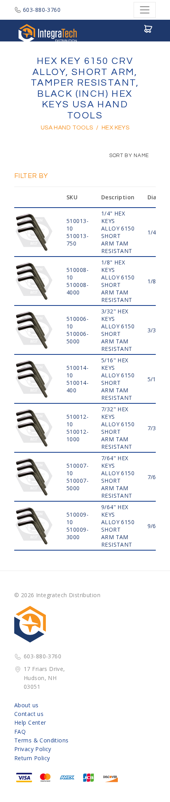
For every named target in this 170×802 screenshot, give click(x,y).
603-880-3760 (41, 9)
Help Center (30, 722)
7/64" (154, 477)
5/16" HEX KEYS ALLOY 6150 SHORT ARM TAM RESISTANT (117, 378)
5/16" (154, 379)
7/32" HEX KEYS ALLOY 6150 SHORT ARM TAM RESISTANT (117, 427)
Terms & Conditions (41, 740)
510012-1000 (77, 435)
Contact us (28, 714)
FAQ (20, 731)
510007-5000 (77, 484)
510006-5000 (77, 337)
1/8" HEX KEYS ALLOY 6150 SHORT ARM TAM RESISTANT (117, 281)
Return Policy (32, 758)
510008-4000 (77, 288)
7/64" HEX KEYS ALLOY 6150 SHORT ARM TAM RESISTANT (117, 476)
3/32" (154, 330)
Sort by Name (128, 155)
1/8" (153, 281)
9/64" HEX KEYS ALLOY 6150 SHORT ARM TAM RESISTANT (117, 525)
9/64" (154, 526)
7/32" (154, 428)
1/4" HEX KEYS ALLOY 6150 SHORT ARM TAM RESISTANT (117, 232)
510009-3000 (77, 533)
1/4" (153, 232)
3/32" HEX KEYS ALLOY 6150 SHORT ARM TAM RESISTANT (117, 329)
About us (26, 705)
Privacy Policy (32, 749)
